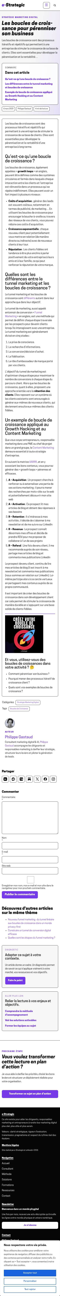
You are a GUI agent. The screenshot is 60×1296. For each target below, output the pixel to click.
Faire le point (15, 980)
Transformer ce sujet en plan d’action (30, 1094)
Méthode (7, 1174)
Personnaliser (30, 1281)
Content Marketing (43, 448)
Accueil (5, 1163)
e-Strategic (18, 1150)
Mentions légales (10, 1145)
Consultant (7, 1169)
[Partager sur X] (37, 779)
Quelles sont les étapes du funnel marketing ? (31, 938)
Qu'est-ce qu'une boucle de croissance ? (27, 79)
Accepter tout (30, 1273)
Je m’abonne (30, 1225)
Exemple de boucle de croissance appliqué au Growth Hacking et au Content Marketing (28, 96)
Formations (8, 1185)
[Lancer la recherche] (54, 5)
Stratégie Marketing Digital (20, 17)
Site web (6, 866)
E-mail (5, 853)
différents (29, 298)
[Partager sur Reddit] (13, 779)
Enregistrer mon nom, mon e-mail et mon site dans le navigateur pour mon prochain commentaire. (27, 887)
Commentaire (8, 798)
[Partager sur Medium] (21, 779)
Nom (4, 839)
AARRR (33, 462)
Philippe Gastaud (19, 737)
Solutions (7, 1180)
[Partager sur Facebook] (45, 779)
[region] (30, 1268)
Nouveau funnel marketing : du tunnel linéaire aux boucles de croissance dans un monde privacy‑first (31, 923)
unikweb (29, 1150)
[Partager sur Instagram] (53, 779)
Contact (6, 1196)
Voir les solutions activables (20, 1020)
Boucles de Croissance (19, 709)
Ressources (8, 1190)
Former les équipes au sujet (20, 1026)
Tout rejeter (30, 1289)
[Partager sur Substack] (29, 779)
